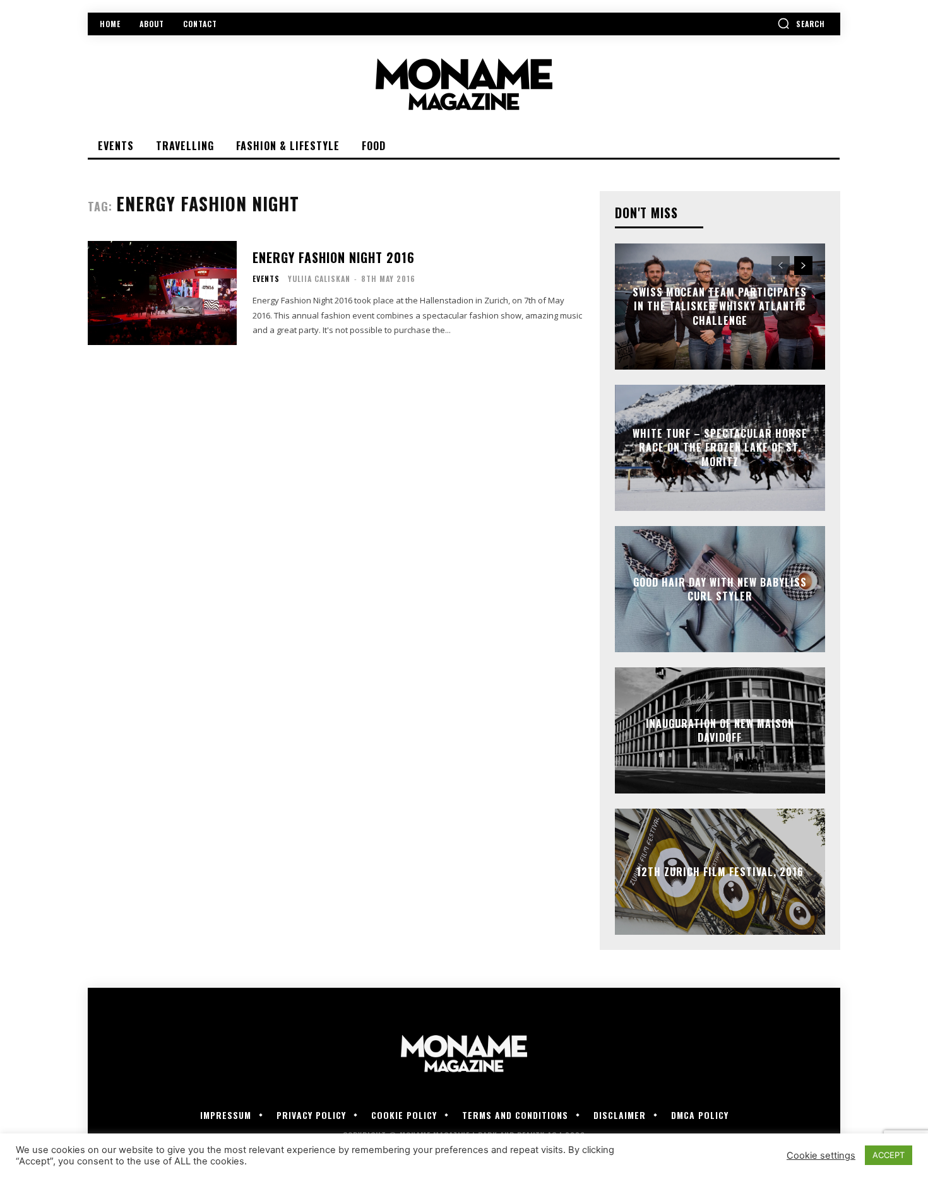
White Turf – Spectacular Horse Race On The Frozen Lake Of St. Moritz (720, 447)
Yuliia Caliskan (319, 278)
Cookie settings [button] (821, 1155)
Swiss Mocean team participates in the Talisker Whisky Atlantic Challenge (720, 306)
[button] (801, 23)
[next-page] (803, 265)
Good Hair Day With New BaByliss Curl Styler (720, 589)
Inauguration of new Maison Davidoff (720, 730)
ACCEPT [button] (888, 1155)
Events (266, 279)
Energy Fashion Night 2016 (334, 257)
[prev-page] (780, 265)
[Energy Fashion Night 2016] (162, 293)
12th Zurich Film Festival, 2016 (720, 871)
